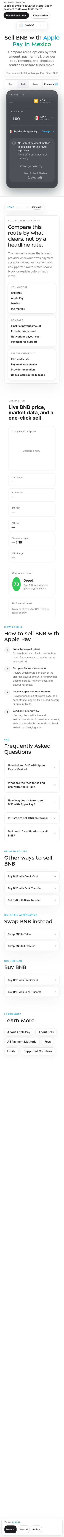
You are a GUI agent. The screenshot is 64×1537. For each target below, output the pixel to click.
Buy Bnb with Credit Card (19, 1115)
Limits (11, 1051)
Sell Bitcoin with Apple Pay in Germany (26, 1095)
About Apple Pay (18, 1032)
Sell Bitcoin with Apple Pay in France (25, 1105)
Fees (48, 1041)
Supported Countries (38, 1051)
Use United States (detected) (35, 175)
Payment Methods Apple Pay (21, 1125)
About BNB (46, 1032)
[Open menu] (42, 25)
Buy (10, 84)
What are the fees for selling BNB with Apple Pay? (26, 785)
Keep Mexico (40, 15)
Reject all (24, 1529)
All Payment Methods (21, 1041)
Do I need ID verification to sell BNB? (28, 833)
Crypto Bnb (49, 1125)
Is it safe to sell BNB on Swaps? (28, 818)
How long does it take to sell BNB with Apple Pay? (26, 802)
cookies (16, 1522)
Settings (36, 1529)
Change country (31, 166)
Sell (23, 84)
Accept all (10, 1529)
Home (10, 207)
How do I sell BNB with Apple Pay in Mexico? (26, 767)
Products (49, 84)
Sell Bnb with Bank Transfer (20, 1085)
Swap (35, 84)
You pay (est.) (18, 95)
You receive (16, 111)
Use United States (16, 15)
